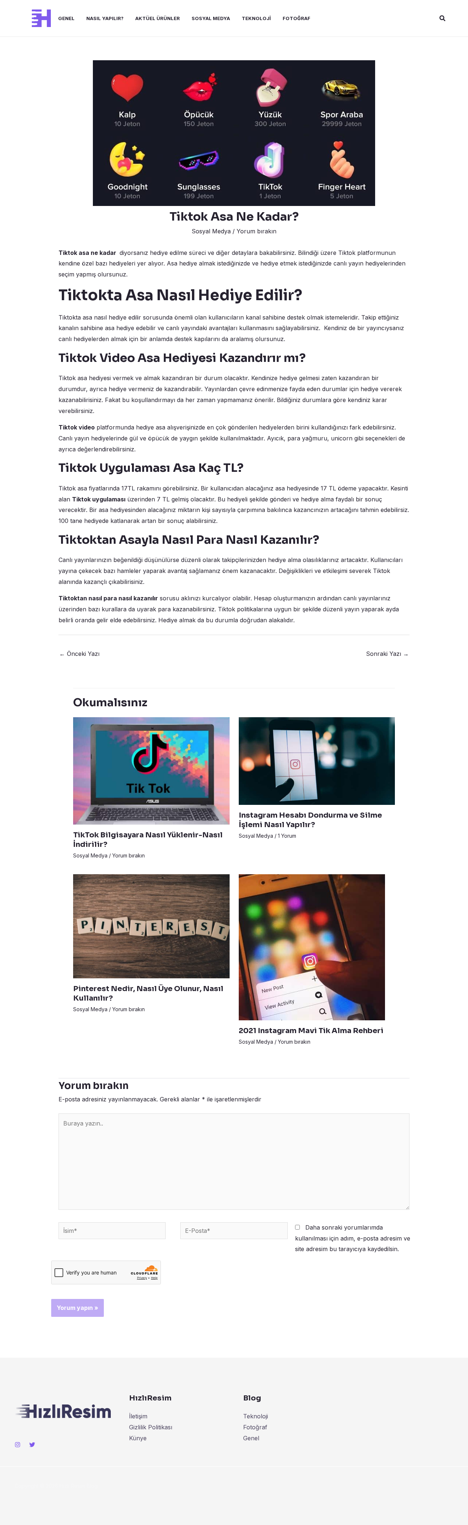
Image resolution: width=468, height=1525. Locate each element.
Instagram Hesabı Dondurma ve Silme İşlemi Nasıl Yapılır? (310, 820)
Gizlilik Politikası (150, 1427)
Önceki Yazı (79, 653)
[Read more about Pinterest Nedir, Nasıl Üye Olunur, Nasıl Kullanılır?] (151, 925)
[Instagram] (17, 1445)
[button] (442, 18)
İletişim (138, 1416)
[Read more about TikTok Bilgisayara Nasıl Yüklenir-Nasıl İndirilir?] (151, 770)
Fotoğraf (296, 18)
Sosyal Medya (211, 18)
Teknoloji (256, 18)
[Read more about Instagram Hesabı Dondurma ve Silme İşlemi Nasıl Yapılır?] (317, 760)
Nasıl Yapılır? (105, 18)
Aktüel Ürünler (157, 18)
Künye (138, 1438)
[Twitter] (32, 1445)
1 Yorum (287, 836)
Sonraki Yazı (387, 653)
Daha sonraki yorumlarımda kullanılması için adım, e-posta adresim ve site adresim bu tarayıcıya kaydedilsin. (352, 1238)
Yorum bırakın (256, 231)
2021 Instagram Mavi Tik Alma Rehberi (311, 1030)
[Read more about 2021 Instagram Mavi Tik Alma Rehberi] (312, 947)
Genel (66, 18)
